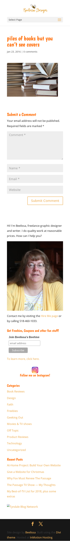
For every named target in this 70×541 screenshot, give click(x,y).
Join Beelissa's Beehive (24, 337)
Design (11, 398)
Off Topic (13, 430)
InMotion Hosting (41, 537)
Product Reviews (17, 437)
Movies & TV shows (19, 424)
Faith (10, 404)
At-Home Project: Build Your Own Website (34, 465)
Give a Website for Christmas (25, 472)
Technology (14, 443)
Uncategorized (16, 450)
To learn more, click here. (23, 359)
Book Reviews (16, 391)
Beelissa (30, 532)
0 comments (30, 51)
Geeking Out (15, 417)
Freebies (12, 411)
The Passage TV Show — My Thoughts (31, 485)
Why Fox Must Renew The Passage (29, 478)
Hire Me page (49, 316)
